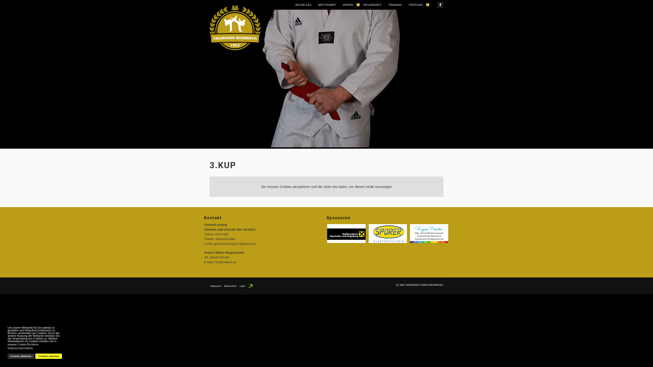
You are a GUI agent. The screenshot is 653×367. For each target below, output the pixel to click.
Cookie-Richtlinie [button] (28, 344)
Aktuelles (303, 4)
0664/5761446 (219, 257)
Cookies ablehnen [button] (20, 356)
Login (242, 286)
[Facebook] (440, 5)
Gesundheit (372, 4)
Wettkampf (327, 4)
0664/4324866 (225, 239)
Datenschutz (230, 286)
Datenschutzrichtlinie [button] (20, 348)
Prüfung (416, 4)
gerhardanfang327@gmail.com (235, 244)
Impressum (215, 286)
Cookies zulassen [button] (48, 356)
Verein (348, 4)
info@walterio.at (225, 262)
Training (395, 4)
